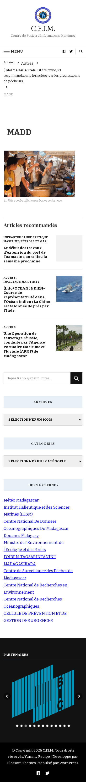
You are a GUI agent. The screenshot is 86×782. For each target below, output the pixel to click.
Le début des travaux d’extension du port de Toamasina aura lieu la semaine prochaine (25, 254)
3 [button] (25, 725)
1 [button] (17, 725)
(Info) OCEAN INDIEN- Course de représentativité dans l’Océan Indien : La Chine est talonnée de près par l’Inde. (27, 299)
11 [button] (60, 725)
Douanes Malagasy (21, 535)
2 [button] (21, 725)
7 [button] (43, 725)
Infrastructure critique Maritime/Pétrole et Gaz (26, 239)
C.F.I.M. (43, 28)
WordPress (68, 763)
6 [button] (38, 725)
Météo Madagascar (21, 500)
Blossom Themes (21, 763)
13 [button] (68, 725)
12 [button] (64, 725)
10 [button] (55, 725)
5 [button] (34, 725)
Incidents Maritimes (21, 281)
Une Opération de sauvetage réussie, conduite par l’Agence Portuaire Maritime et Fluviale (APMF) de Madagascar (24, 344)
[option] (43, 693)
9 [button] (51, 725)
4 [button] (30, 725)
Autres (27, 63)
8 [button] (47, 725)
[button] (7, 696)
